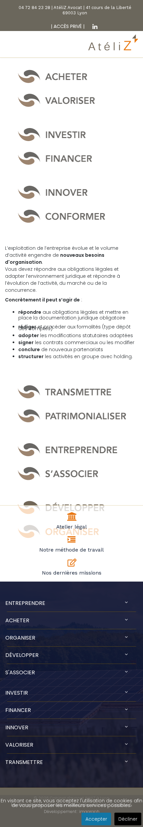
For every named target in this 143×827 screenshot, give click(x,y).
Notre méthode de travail (71, 550)
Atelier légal (71, 527)
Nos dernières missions (71, 573)
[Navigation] (9, 48)
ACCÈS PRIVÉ (67, 26)
